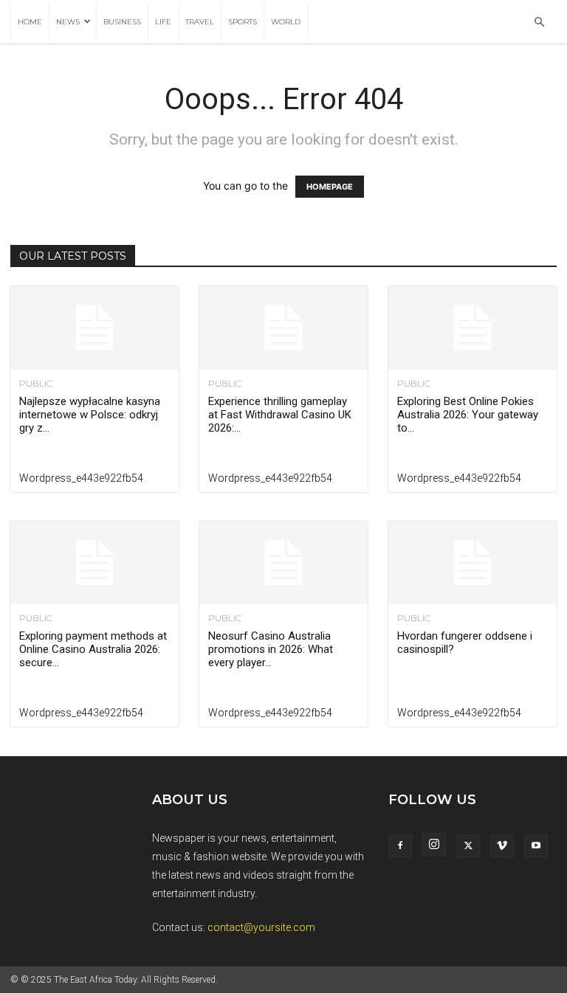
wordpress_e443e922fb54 (81, 478)
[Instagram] (434, 845)
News (68, 22)
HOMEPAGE (329, 186)
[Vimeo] (502, 846)
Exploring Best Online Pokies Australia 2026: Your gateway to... (467, 415)
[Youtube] (536, 846)
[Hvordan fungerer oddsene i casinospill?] (472, 563)
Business (122, 22)
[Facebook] (400, 846)
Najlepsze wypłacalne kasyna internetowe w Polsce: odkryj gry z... (89, 415)
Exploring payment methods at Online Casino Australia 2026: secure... (93, 649)
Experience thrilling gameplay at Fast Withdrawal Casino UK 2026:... (279, 415)
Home (30, 22)
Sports (242, 22)
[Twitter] (468, 846)
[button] (539, 22)
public (35, 383)
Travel (199, 22)
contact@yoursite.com (261, 927)
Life (163, 22)
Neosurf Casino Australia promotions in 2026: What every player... (270, 649)
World (285, 22)
